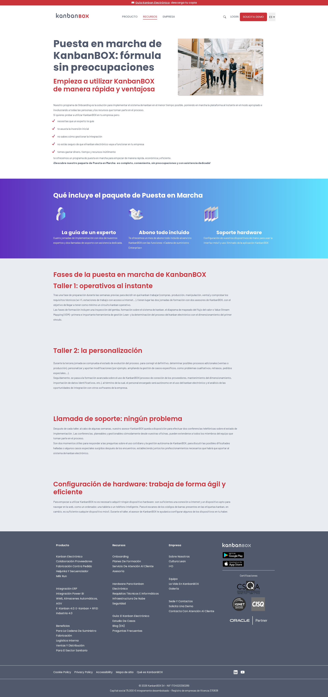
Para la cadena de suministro (76, 631)
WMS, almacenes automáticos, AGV (77, 601)
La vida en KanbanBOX (184, 584)
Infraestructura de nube (128, 599)
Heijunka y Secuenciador (72, 571)
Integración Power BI (70, 594)
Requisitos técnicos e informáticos (135, 594)
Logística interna (67, 641)
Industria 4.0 (64, 613)
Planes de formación (126, 561)
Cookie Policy (62, 672)
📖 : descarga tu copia (164, 2)
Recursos (150, 17)
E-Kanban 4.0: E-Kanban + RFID (77, 608)
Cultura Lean (177, 561)
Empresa (169, 17)
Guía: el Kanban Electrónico (130, 616)
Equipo (173, 579)
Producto (130, 17)
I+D (171, 566)
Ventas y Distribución (70, 645)
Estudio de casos (123, 621)
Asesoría (118, 571)
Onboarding (120, 556)
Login (234, 17)
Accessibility (104, 672)
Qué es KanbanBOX (150, 672)
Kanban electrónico (69, 556)
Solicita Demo (253, 17)
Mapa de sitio (125, 672)
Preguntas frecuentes (127, 631)
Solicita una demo (181, 606)
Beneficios (63, 626)
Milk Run (61, 576)
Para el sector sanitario (71, 650)
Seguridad (119, 603)
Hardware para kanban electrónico (128, 586)
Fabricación (64, 636)
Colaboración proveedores (74, 561)
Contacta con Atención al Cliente (191, 611)
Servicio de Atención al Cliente (133, 566)
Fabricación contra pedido (74, 566)
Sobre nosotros (179, 556)
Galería (174, 589)
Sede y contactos (181, 601)
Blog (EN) (118, 626)
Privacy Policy (83, 672)
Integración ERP (66, 589)
